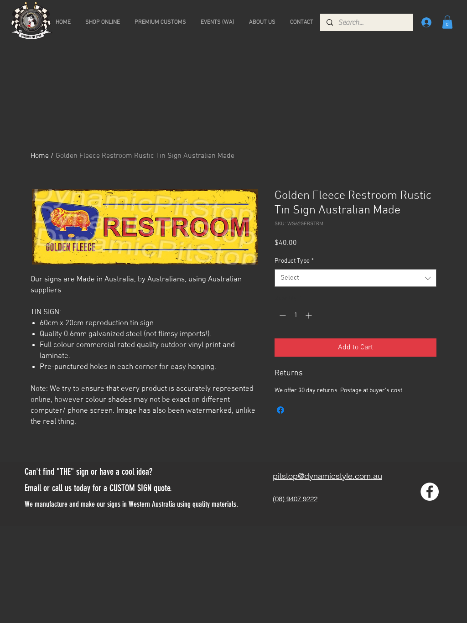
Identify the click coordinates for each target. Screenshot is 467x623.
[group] (233, 110)
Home (40, 156)
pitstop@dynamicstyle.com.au (327, 476)
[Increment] (309, 315)
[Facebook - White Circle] (429, 492)
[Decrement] (281, 315)
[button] (447, 22)
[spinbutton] (295, 315)
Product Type (294, 261)
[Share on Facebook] (280, 410)
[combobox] (355, 278)
